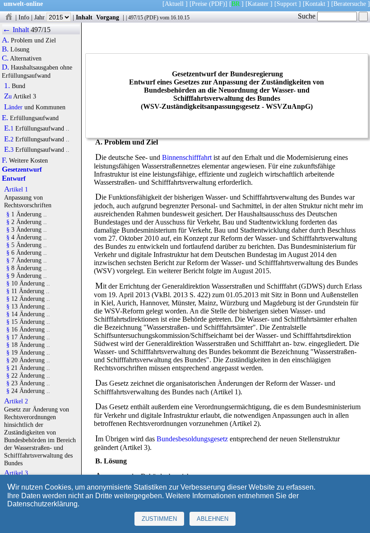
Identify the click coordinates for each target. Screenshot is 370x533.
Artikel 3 (16, 473)
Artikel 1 (16, 189)
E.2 (9, 139)
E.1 (9, 128)
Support (287, 3)
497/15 (135, 17)
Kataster (258, 3)
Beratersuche (349, 3)
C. (5, 58)
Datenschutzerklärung (42, 504)
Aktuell (174, 3)
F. (4, 160)
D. (5, 67)
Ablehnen (212, 518)
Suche (307, 16)
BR (235, 3)
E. (5, 118)
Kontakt (315, 3)
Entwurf (14, 178)
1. (7, 85)
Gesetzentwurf (22, 169)
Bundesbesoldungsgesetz (192, 439)
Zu (8, 96)
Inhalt (84, 17)
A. (5, 40)
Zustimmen (159, 518)
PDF (151, 17)
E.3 (9, 149)
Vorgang (107, 17)
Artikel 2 (16, 401)
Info (23, 17)
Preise (199, 3)
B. (5, 49)
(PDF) (217, 3)
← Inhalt (15, 29)
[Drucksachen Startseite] (9, 17)
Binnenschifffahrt (187, 157)
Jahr (40, 17)
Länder (13, 107)
